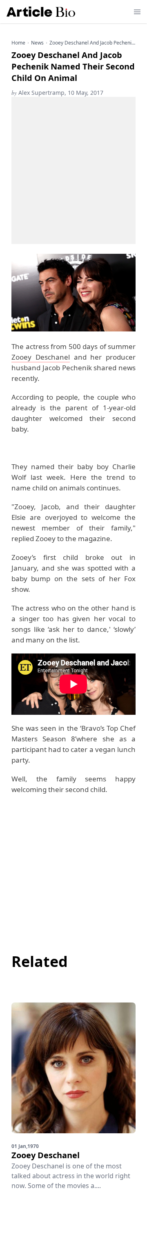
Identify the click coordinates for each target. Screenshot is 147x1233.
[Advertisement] (73, 170)
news (37, 43)
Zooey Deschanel (40, 357)
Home (18, 43)
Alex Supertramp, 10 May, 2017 (57, 92)
